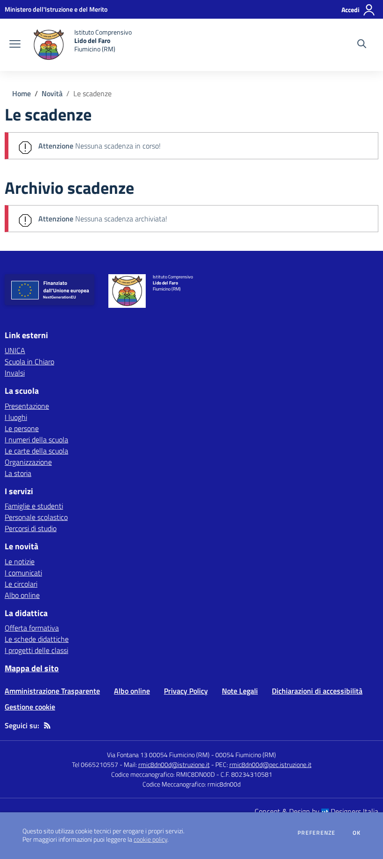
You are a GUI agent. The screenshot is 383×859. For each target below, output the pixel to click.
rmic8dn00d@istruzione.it (174, 764)
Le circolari (21, 583)
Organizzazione (28, 462)
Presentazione (27, 406)
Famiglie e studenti (34, 505)
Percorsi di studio (31, 528)
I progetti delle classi (36, 650)
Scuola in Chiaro (29, 361)
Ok (357, 833)
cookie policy (150, 839)
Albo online (22, 595)
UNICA (15, 350)
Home (21, 93)
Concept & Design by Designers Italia (316, 811)
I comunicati (23, 572)
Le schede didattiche (37, 639)
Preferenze (316, 833)
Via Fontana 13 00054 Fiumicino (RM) (158, 755)
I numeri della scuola (36, 439)
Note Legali (240, 690)
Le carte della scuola (36, 450)
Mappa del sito (32, 668)
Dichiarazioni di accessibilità (317, 690)
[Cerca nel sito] (362, 45)
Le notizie (20, 561)
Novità (52, 93)
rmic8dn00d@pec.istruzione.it (270, 764)
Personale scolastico (36, 517)
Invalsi (15, 372)
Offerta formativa (32, 627)
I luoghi (16, 417)
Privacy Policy (186, 690)
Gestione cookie (30, 706)
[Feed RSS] (47, 725)
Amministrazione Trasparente (52, 690)
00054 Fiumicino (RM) (245, 755)
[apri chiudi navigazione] (15, 44)
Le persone (22, 428)
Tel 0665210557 (95, 764)
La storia (18, 473)
